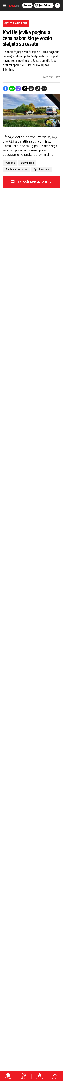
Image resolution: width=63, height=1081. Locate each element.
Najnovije (23, 1078)
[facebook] (5, 88)
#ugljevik (10, 163)
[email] (31, 88)
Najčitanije (39, 1078)
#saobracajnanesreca (16, 169)
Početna (8, 1078)
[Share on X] (25, 88)
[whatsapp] (12, 88)
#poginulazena (41, 169)
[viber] (18, 88)
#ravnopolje (27, 163)
